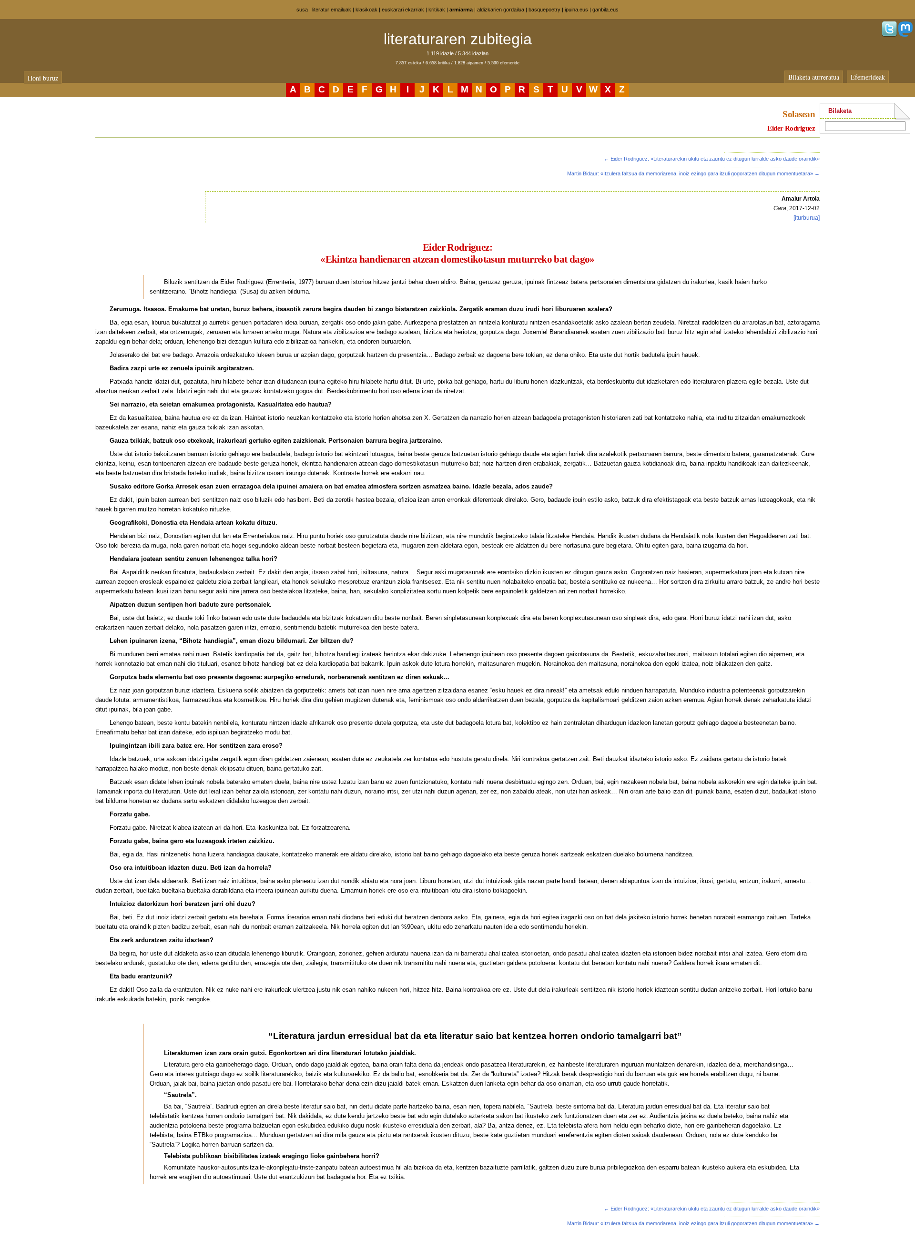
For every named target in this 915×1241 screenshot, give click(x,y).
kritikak (436, 9)
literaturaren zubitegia (458, 39)
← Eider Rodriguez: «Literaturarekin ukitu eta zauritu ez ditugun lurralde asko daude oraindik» (712, 159)
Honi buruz (43, 77)
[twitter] (889, 34)
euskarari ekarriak (403, 9)
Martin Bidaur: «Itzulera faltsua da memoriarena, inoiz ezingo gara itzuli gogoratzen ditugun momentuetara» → (693, 173)
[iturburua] (806, 217)
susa (302, 9)
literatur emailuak (331, 9)
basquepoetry (544, 9)
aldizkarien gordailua (500, 9)
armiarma (461, 9)
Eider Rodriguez (791, 128)
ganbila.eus (605, 9)
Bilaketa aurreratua (813, 76)
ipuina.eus (576, 9)
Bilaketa (840, 110)
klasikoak (366, 9)
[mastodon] (905, 34)
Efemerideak (868, 76)
